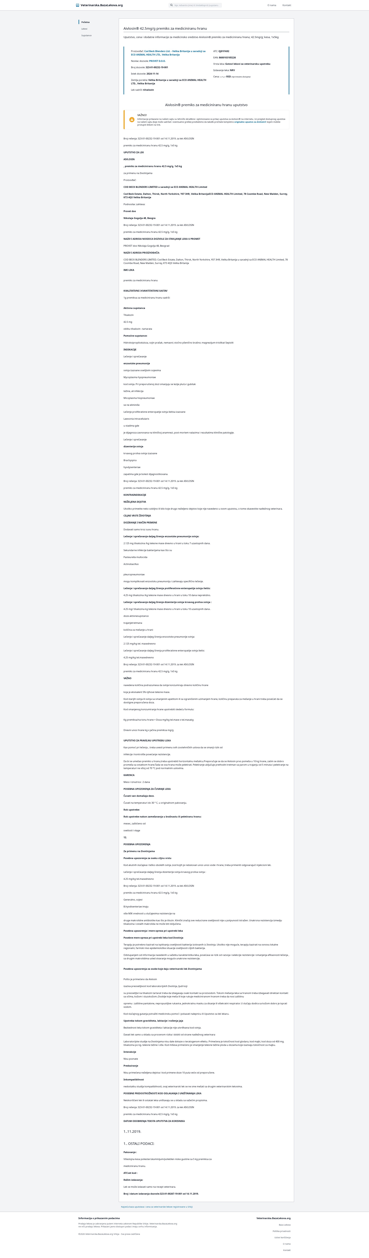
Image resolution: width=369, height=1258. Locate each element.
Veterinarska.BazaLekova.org (102, 5)
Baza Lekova (285, 1224)
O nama (272, 5)
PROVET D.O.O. (157, 61)
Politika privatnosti (282, 1231)
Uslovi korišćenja (282, 1237)
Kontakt (287, 5)
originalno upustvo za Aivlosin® (250, 122)
